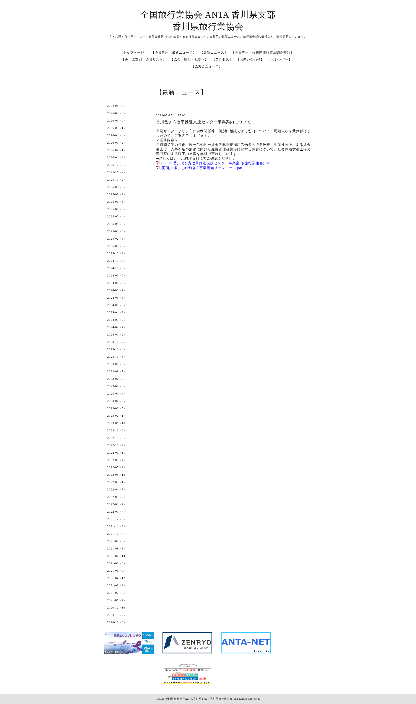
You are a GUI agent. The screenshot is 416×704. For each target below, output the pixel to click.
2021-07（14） (117, 556)
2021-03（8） (117, 585)
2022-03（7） (117, 496)
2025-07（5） (117, 201)
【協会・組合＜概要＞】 (189, 59)
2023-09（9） (117, 364)
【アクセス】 (222, 59)
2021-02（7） (117, 592)
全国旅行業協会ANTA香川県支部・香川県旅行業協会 (198, 698)
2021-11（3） (117, 526)
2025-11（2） (117, 172)
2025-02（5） (117, 238)
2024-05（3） (117, 305)
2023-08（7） (117, 371)
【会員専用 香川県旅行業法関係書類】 (262, 52)
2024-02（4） (117, 327)
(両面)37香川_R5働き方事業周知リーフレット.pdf (201, 168)
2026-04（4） (117, 135)
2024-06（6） (117, 297)
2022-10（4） (117, 445)
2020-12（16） (117, 607)
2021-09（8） (117, 541)
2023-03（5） (117, 408)
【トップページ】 (134, 52)
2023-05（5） (117, 393)
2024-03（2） (117, 319)
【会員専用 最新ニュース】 (173, 52)
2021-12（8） (117, 519)
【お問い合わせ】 (250, 59)
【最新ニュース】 (214, 52)
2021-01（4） (117, 600)
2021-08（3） (117, 548)
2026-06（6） (117, 120)
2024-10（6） (117, 268)
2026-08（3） (117, 105)
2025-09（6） (117, 187)
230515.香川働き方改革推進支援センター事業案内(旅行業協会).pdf (216, 163)
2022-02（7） (117, 504)
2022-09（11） (117, 452)
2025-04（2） (117, 223)
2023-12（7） (117, 342)
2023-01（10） (117, 423)
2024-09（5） (117, 275)
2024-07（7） (117, 290)
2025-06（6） (117, 209)
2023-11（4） (117, 349)
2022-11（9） (117, 437)
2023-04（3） (117, 401)
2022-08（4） (117, 460)
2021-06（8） (117, 563)
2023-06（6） (117, 386)
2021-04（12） (117, 578)
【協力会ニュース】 (206, 66)
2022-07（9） (117, 467)
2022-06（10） (117, 474)
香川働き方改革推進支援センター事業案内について (203, 122)
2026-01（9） (117, 157)
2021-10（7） (117, 533)
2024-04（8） (117, 312)
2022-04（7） (117, 489)
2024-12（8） (117, 253)
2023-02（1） (117, 415)
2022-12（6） (117, 430)
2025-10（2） (117, 179)
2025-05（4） (117, 216)
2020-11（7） (117, 615)
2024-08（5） (117, 283)
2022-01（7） (117, 511)
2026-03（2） (117, 142)
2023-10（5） (117, 356)
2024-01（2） (117, 334)
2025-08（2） (117, 194)
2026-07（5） (117, 113)
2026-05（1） (117, 128)
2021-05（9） (117, 570)
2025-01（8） (117, 246)
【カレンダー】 (280, 59)
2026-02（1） (117, 150)
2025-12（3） (117, 164)
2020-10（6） (117, 622)
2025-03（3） (117, 231)
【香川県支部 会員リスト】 (143, 59)
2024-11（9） (117, 260)
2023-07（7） (117, 378)
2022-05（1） (117, 482)
